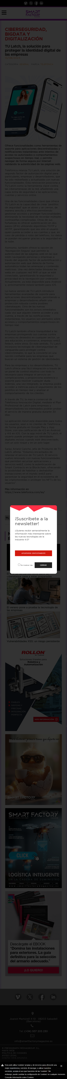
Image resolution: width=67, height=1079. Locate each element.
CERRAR (43, 565)
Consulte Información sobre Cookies (19, 1077)
